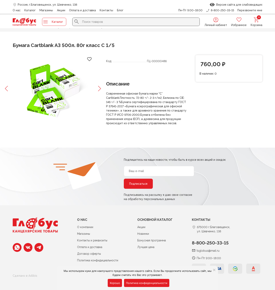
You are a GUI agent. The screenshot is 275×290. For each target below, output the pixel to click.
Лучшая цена (145, 247)
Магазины (46, 10)
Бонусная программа (151, 240)
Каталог (30, 10)
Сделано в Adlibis (25, 275)
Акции (61, 10)
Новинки (143, 233)
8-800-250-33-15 (210, 242)
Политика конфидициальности (97, 260)
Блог (120, 10)
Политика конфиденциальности (146, 283)
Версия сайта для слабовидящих (238, 4)
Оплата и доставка (82, 10)
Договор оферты (89, 253)
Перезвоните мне (249, 10)
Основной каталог (155, 220)
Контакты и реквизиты (92, 240)
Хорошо (115, 283)
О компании (85, 227)
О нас (17, 10)
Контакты (106, 10)
